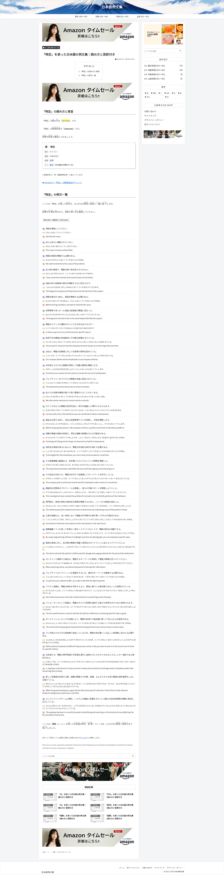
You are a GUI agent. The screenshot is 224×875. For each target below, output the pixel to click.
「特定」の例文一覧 (88, 75)
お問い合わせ (150, 111)
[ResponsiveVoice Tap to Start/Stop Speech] (46, 147)
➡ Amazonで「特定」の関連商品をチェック (62, 182)
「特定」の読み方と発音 (89, 71)
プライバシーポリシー (154, 119)
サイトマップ (150, 115)
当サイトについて (152, 124)
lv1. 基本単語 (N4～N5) (52, 47)
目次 (86, 65)
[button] (133, 755)
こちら (83, 737)
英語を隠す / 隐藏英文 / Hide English (55, 220)
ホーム (121, 867)
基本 (52, 164)
